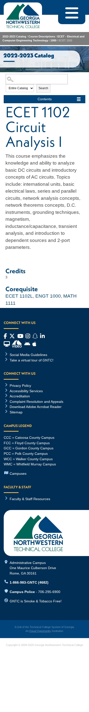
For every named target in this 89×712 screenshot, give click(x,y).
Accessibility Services (26, 391)
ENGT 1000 (48, 296)
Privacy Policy (20, 386)
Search (43, 88)
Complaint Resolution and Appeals (36, 402)
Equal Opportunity (40, 630)
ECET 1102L (19, 296)
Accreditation (20, 396)
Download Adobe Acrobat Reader (36, 407)
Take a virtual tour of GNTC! (31, 360)
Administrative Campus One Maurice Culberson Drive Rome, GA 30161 (33, 568)
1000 (53, 40)
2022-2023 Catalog (14, 36)
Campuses (18, 473)
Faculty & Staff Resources (30, 499)
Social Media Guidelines (28, 355)
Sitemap (16, 412)
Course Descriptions (41, 36)
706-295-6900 (49, 592)
